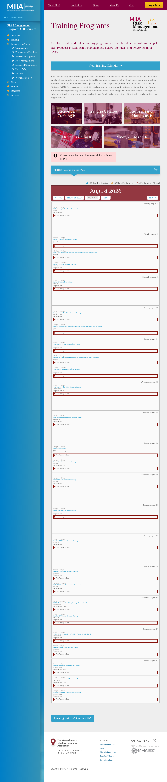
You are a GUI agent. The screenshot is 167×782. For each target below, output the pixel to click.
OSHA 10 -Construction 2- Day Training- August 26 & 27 (70, 603)
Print (106, 197)
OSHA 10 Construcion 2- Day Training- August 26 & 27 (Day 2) (72, 634)
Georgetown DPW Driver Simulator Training (66, 344)
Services (15, 95)
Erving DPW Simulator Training (62, 282)
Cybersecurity (22, 47)
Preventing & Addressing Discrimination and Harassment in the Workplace (76, 357)
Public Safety (21, 69)
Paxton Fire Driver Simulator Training (64, 462)
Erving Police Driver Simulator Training (65, 239)
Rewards (15, 86)
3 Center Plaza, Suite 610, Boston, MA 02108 (70, 746)
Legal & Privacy (107, 756)
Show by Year (74, 197)
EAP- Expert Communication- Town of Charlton (67, 417)
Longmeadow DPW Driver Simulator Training (67, 692)
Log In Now (154, 5)
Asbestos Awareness (59, 448)
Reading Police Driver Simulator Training (65, 647)
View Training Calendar (103, 65)
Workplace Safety (23, 77)
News (96, 4)
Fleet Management (24, 60)
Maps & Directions (108, 752)
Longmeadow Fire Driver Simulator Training (66, 665)
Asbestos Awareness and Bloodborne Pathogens (68, 679)
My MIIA (114, 4)
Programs (15, 90)
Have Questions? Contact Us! (72, 718)
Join (131, 4)
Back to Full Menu (15, 17)
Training (15, 39)
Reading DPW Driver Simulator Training (65, 541)
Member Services (107, 744)
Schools (19, 73)
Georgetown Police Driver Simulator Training (67, 313)
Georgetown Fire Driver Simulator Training (66, 369)
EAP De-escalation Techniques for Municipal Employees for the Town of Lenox (77, 326)
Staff (102, 748)
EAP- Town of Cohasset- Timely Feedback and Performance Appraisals (75, 252)
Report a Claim (106, 760)
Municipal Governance (26, 65)
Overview (15, 35)
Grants (14, 82)
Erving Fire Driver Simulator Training (64, 264)
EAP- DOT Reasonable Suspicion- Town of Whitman (69, 585)
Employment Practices (26, 52)
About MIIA (54, 4)
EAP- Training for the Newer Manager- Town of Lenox (69, 209)
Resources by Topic (20, 44)
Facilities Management (26, 56)
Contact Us (76, 4)
